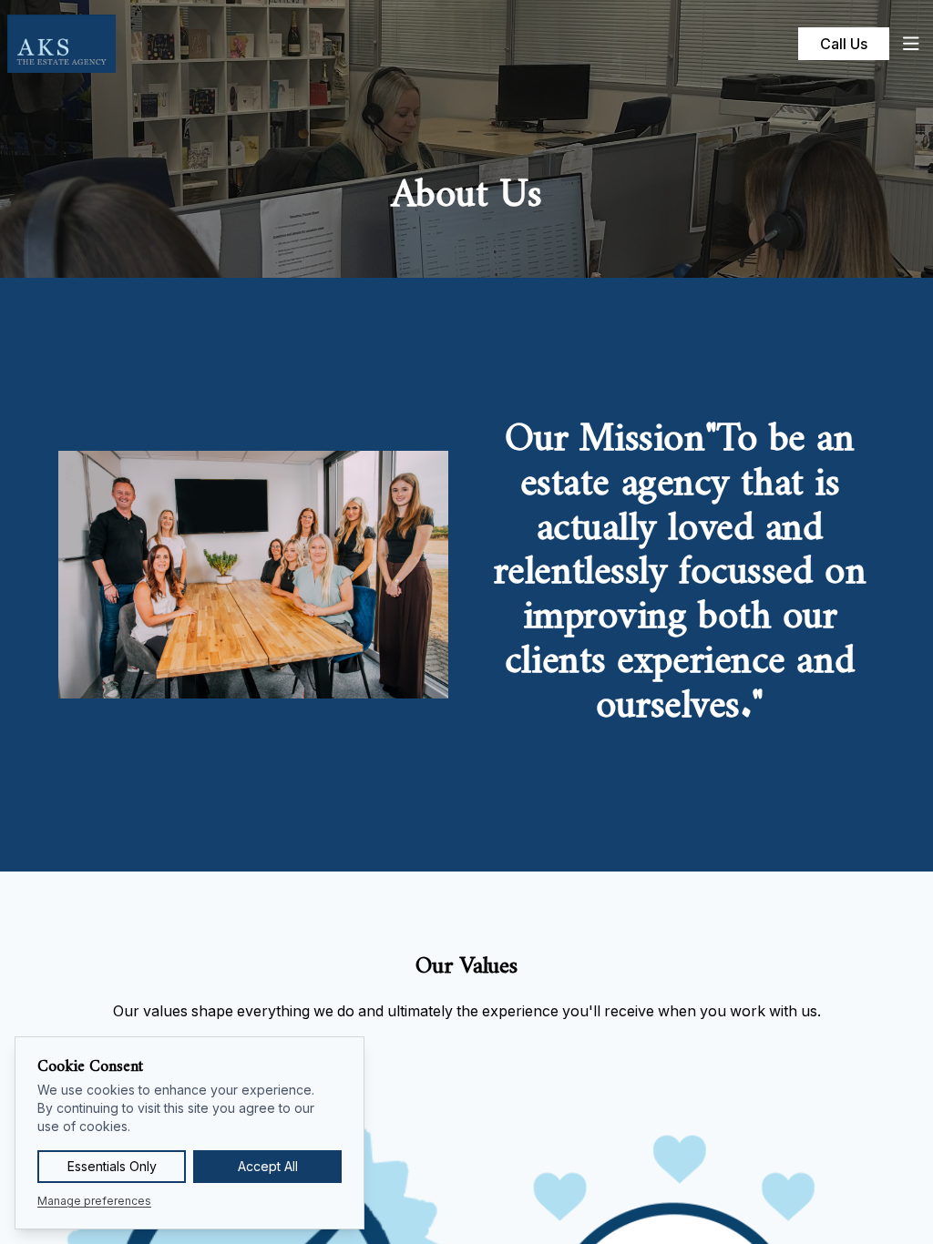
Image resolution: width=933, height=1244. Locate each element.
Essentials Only (112, 1166)
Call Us (843, 44)
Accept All (268, 1166)
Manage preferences (94, 1201)
